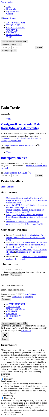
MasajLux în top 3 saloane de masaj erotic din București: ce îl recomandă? (25, 211)
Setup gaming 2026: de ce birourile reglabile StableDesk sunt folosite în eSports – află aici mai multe (26, 216)
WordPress (16, 297)
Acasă (8, 7)
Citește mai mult (21, 139)
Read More (26, 330)
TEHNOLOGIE (13, 25)
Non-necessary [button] (7, 395)
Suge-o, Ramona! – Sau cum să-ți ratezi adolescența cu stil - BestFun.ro (22, 248)
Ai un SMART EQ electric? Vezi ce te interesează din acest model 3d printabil (26, 206)
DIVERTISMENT (14, 34)
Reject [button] (18, 330)
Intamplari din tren (14, 158)
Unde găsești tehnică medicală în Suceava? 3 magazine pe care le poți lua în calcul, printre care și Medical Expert (26, 200)
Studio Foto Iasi (7, 187)
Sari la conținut (7, 2)
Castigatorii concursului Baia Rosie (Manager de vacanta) (20, 126)
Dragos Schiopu (10, 145)
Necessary (8, 379)
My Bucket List (12, 11)
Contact (9, 14)
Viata (8, 119)
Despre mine (11, 9)
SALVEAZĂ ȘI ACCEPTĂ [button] (13, 415)
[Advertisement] (24, 78)
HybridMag (28, 297)
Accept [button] (12, 330)
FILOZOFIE (11, 32)
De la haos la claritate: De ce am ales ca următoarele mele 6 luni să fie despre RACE (24, 223)
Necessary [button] (5, 376)
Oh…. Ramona (40, 249)
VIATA (9, 37)
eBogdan (10, 252)
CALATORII (12, 30)
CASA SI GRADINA (15, 27)
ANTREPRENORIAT (15, 23)
